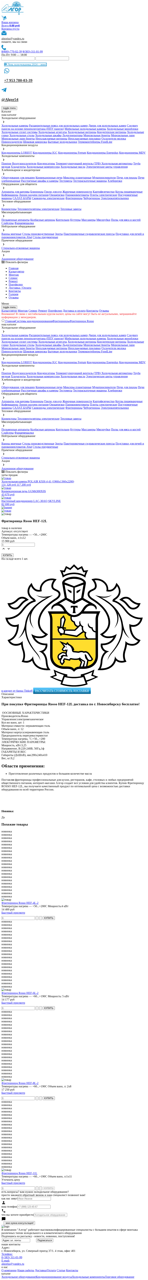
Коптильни (62, 219)
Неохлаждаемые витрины (51, 138)
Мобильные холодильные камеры (85, 128)
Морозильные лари (123, 135)
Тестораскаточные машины (90, 180)
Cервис (13, 278)
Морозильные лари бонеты (18, 138)
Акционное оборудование (17, 258)
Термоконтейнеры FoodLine (95, 141)
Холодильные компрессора (43, 166)
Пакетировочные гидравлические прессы (89, 233)
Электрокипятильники (115, 198)
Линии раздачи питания (34, 194)
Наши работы (25, 1270)
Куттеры (75, 219)
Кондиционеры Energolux (102, 152)
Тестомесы (65, 180)
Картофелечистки (104, 191)
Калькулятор (16, 271)
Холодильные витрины (82, 132)
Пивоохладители (11, 141)
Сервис (33, 310)
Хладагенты (18, 166)
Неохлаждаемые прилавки (84, 138)
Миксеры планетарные (77, 177)
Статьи (61, 1270)
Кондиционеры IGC (45, 152)
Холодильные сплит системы (19, 132)
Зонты (59, 233)
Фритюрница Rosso (82, 321)
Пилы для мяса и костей (126, 219)
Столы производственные (38, 233)
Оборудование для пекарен (18, 177)
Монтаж (14, 274)
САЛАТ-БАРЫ (22, 198)
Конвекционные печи (49, 177)
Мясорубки (103, 219)
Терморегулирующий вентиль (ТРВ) (78, 163)
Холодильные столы (21, 135)
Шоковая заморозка (35, 141)
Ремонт (13, 281)
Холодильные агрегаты (52, 132)
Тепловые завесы (70, 209)
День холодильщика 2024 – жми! (26, 64)
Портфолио (16, 284)
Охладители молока (113, 138)
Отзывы (14, 297)
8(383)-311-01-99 (33, 51)
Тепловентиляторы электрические (38, 209)
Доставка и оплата (74, 310)
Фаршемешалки (24, 223)
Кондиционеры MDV (132, 152)
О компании (9, 1270)
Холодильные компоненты (88, 1276)
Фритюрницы (73, 198)
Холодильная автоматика (116, 163)
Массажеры (88, 219)
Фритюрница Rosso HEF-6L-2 (19, 993)
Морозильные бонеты (96, 135)
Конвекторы (9, 209)
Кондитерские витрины (111, 132)
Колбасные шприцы (42, 219)
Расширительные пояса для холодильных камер (58, 125)
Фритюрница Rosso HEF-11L (19, 1173)
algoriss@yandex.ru (12, 38)
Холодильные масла (72, 166)
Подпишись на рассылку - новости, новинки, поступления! (38, 1236)
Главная (13, 268)
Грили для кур (53, 191)
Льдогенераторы (72, 135)
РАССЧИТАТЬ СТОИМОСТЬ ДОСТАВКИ (62, 690)
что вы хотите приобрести (17, 1214)
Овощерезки (57, 194)
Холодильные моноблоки (122, 128)
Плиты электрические (103, 194)
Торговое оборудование (119, 1276)
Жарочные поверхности (77, 191)
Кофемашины (9, 194)
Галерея (13, 294)
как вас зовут (9, 1198)
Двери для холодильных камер (107, 125)
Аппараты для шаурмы (15, 191)
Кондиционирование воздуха (54, 1276)
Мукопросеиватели (104, 177)
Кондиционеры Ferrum (72, 152)
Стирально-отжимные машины (20, 248)
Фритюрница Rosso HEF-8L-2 (19, 1083)
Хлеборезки (115, 180)
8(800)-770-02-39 (11, 51)
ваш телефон (9, 1206)
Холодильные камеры (14, 125)
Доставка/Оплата (45, 1270)
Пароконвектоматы (77, 194)
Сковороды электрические (48, 198)
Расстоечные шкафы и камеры (39, 180)
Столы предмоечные (45, 237)
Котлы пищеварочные (129, 191)
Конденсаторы (46, 163)
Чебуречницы (91, 198)
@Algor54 (9, 99)
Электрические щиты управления (107, 166)
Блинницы (36, 191)
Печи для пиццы (127, 177)
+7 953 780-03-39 (18, 80)
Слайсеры (7, 223)
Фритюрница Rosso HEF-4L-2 (19, 902)
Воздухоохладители (24, 163)
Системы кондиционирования (34, 321)
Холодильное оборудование (18, 1276)
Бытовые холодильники (62, 141)
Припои (6, 163)
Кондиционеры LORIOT (16, 152)
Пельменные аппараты (15, 219)
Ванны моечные (11, 233)
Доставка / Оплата (20, 287)
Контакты (15, 291)
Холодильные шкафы (48, 135)
